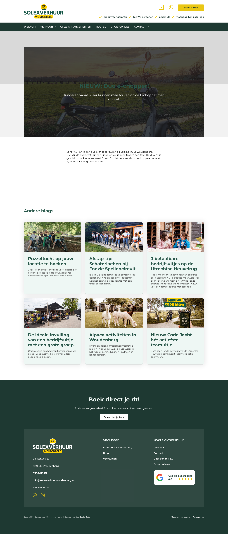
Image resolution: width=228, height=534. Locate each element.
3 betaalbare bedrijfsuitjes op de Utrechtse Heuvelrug (174, 263)
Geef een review (163, 458)
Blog (106, 453)
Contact (140, 26)
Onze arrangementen (75, 26)
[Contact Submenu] (148, 27)
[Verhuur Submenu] (55, 27)
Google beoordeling (180, 475)
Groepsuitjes (120, 26)
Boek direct (191, 7)
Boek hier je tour (114, 417)
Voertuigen (110, 458)
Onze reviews (162, 464)
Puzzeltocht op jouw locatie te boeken (50, 261)
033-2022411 (40, 473)
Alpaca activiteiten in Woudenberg (112, 337)
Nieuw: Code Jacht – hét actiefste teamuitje (173, 339)
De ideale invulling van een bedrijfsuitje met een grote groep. (51, 339)
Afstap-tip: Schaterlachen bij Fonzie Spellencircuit (112, 263)
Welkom (30, 26)
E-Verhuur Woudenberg (117, 447)
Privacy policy (198, 517)
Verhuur (46, 26)
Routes (101, 26)
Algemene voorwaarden (180, 517)
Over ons (159, 447)
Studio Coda (85, 517)
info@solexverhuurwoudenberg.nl (53, 480)
